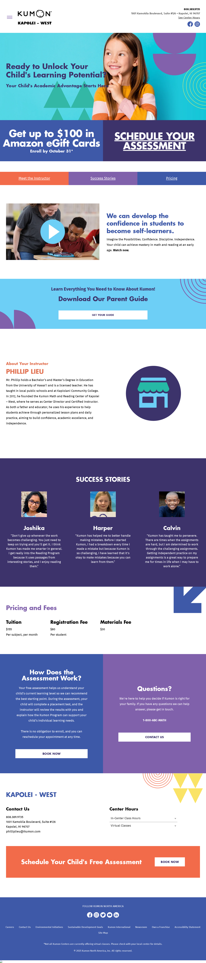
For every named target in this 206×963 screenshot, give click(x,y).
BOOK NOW (52, 753)
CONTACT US (154, 737)
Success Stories (103, 178)
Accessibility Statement (187, 927)
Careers (10, 927)
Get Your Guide (103, 314)
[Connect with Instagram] (197, 26)
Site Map (103, 933)
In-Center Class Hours (125, 818)
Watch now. (121, 250)
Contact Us (25, 927)
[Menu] (10, 18)
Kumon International (119, 927)
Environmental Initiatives (49, 927)
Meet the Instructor (34, 178)
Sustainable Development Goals (85, 927)
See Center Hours (189, 17)
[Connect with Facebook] (190, 26)
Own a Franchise (161, 927)
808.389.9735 (192, 9)
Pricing (171, 178)
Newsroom (141, 927)
